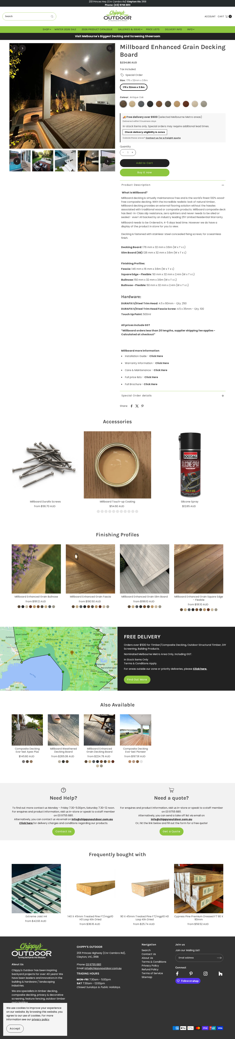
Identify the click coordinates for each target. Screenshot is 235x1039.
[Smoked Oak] (132, 511)
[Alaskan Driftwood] (23, 761)
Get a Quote (171, 831)
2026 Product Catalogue (97, 29)
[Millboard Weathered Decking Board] (63, 730)
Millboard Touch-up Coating (117, 501)
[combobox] (29, 16)
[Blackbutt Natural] (133, 761)
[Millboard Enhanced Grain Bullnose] (36, 569)
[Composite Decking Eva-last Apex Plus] (27, 730)
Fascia (125, 269)
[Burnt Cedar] (109, 511)
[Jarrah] (125, 511)
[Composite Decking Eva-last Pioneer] (135, 730)
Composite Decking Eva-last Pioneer (135, 750)
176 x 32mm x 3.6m (134, 87)
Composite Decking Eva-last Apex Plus (27, 750)
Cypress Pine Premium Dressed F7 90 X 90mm (198, 918)
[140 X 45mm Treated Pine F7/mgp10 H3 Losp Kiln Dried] (90, 888)
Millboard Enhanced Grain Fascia (90, 596)
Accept (15, 1028)
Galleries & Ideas (129, 29)
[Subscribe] (219, 958)
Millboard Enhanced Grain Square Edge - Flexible (198, 598)
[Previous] (14, 48)
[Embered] (63, 761)
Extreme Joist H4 (36, 916)
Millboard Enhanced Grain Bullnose (36, 596)
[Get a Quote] (171, 790)
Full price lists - (141, 377)
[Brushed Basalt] (106, 511)
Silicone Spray (189, 501)
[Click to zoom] (110, 48)
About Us (147, 958)
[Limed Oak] (129, 511)
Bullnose (127, 280)
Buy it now (144, 172)
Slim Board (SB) (131, 252)
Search (146, 950)
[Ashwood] (102, 511)
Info (189, 29)
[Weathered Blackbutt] (141, 761)
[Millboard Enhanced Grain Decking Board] (99, 730)
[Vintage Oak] (67, 761)
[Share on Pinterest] (142, 405)
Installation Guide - (144, 356)
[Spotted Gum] (137, 761)
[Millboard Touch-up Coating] (117, 464)
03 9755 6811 (93, 964)
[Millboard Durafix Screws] (45, 464)
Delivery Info (173, 29)
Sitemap (147, 977)
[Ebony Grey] (117, 511)
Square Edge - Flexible (136, 274)
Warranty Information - (147, 363)
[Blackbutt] (129, 761)
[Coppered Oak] (113, 511)
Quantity (125, 146)
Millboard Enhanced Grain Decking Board (99, 750)
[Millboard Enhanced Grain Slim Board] (144, 569)
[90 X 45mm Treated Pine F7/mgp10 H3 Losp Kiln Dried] (144, 888)
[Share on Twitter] (137, 405)
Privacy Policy (150, 965)
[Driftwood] (59, 761)
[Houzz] (221, 974)
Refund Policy (150, 969)
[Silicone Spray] (189, 464)
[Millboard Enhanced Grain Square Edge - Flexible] (198, 569)
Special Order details (136, 395)
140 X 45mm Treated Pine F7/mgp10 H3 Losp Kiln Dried (90, 918)
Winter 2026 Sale (65, 29)
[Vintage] (136, 511)
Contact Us (63, 831)
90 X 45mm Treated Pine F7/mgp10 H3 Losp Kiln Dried (144, 918)
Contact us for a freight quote (163, 137)
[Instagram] (206, 974)
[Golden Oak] (121, 511)
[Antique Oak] (98, 511)
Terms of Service (152, 973)
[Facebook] (177, 974)
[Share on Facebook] (131, 405)
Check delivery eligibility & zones (145, 132)
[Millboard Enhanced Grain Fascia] (90, 569)
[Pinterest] (190, 974)
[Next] (22, 48)
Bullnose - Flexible (133, 285)
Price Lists (153, 29)
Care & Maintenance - (146, 370)
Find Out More (137, 679)
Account (210, 16)
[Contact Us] (63, 790)
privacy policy (40, 1019)
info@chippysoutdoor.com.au (103, 968)
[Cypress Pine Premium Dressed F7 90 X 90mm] (198, 888)
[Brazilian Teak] (27, 761)
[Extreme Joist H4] (36, 888)
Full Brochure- (141, 384)
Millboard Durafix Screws (45, 501)
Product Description (135, 185)
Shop (46, 29)
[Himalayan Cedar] (31, 761)
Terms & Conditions (154, 962)
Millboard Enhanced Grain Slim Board (144, 596)
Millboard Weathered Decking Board (63, 750)
